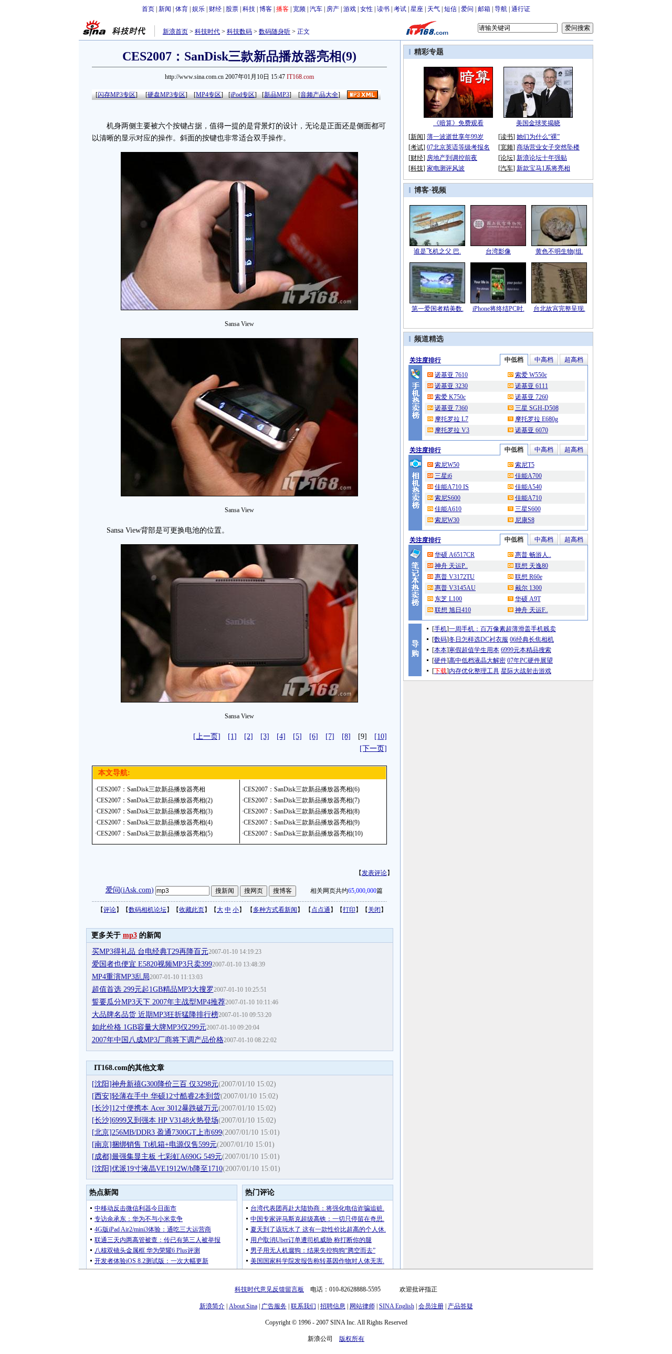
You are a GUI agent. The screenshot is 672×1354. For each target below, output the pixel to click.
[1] (232, 736)
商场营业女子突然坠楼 (548, 147)
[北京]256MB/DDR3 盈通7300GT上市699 (157, 1132)
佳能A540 (528, 487)
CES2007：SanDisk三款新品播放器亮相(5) (155, 833)
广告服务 (274, 1306)
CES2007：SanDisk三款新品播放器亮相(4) (155, 822)
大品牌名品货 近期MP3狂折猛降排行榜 (155, 1015)
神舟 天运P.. (451, 565)
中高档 (543, 359)
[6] (313, 736)
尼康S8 (524, 520)
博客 (265, 9)
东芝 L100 (448, 599)
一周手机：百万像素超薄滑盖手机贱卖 (502, 629)
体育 (181, 9)
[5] (297, 736)
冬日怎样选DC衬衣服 (478, 639)
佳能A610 (448, 509)
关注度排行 (425, 360)
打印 (349, 909)
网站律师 (362, 1306)
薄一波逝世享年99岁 (455, 136)
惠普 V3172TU (455, 577)
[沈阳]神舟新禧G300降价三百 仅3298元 (155, 1084)
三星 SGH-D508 (537, 408)
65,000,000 (362, 890)
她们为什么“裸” (538, 136)
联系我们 (303, 1306)
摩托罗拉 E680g (536, 419)
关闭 (374, 909)
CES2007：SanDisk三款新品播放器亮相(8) (302, 811)
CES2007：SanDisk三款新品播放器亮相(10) (303, 833)
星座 (417, 9)
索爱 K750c (450, 397)
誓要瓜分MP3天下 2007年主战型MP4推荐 (158, 1002)
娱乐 (198, 9)
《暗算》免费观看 (458, 123)
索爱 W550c (531, 375)
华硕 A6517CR (455, 554)
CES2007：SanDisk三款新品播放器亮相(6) (302, 789)
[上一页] (206, 736)
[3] (264, 736)
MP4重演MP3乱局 (121, 977)
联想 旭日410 (453, 610)
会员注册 (431, 1306)
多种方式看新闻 (275, 909)
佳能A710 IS (452, 487)
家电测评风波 (446, 168)
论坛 (506, 157)
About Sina (243, 1306)
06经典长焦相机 (532, 639)
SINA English (396, 1306)
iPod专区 (242, 94)
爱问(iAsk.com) (130, 890)
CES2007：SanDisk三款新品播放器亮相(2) (155, 800)
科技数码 (239, 31)
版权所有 (351, 1338)
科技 (249, 9)
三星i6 (443, 476)
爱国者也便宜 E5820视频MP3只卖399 (152, 964)
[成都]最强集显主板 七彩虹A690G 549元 (157, 1156)
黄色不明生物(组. (559, 251)
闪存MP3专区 (116, 94)
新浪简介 (212, 1306)
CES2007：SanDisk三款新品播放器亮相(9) (302, 822)
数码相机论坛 (147, 909)
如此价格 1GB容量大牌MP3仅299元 (149, 1027)
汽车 (316, 9)
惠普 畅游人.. (533, 554)
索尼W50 (447, 465)
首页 (148, 9)
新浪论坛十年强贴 (542, 157)
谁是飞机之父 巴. (437, 251)
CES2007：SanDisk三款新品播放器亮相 (151, 789)
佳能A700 (528, 476)
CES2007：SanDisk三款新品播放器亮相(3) (155, 811)
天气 (433, 9)
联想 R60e (528, 577)
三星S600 (528, 509)
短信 (450, 9)
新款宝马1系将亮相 (543, 168)
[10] (380, 736)
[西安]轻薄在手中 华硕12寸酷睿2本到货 (156, 1096)
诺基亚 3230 (451, 386)
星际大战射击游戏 (526, 671)
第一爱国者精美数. (438, 308)
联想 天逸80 (531, 565)
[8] (346, 736)
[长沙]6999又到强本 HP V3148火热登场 (155, 1120)
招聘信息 (332, 1306)
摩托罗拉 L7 (451, 419)
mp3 (130, 935)
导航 (501, 9)
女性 (366, 9)
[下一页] (373, 748)
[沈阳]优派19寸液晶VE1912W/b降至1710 (157, 1169)
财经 (215, 9)
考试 (400, 9)
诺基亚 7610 (451, 375)
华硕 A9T (528, 599)
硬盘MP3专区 (166, 94)
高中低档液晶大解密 (477, 660)
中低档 (514, 359)
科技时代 (207, 31)
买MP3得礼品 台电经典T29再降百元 (150, 951)
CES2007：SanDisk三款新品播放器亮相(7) (302, 800)
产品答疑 (460, 1306)
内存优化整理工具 (474, 671)
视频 (439, 190)
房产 (333, 9)
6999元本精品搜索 (526, 650)
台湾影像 (498, 251)
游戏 (349, 9)
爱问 (467, 9)
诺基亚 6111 (531, 386)
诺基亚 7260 (531, 397)
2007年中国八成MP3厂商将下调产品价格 (158, 1040)
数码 (440, 639)
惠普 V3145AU (455, 588)
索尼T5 (524, 465)
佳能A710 (528, 498)
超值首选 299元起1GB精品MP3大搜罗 (153, 989)
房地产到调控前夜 (452, 157)
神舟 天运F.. (531, 610)
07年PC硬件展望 (530, 660)
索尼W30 (447, 520)
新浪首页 (175, 31)
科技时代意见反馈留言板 (269, 1289)
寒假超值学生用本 (474, 650)
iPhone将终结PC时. (498, 308)
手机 (440, 629)
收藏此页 (191, 909)
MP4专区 (208, 94)
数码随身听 (274, 31)
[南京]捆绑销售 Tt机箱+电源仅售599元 (154, 1144)
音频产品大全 (319, 94)
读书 (383, 9)
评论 (109, 909)
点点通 (320, 909)
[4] (281, 736)
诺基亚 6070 (531, 430)
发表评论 (374, 873)
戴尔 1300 (528, 588)
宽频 (299, 9)
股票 (232, 9)
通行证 (520, 9)
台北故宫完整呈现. (559, 308)
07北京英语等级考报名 (458, 147)
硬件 (440, 660)
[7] (330, 736)
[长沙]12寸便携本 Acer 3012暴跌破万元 (155, 1108)
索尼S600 (447, 498)
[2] (248, 736)
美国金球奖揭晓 (538, 123)
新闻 (165, 9)
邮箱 (484, 9)
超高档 (573, 359)
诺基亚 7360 (451, 408)
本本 (440, 650)
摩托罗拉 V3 (452, 430)
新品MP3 (276, 94)
